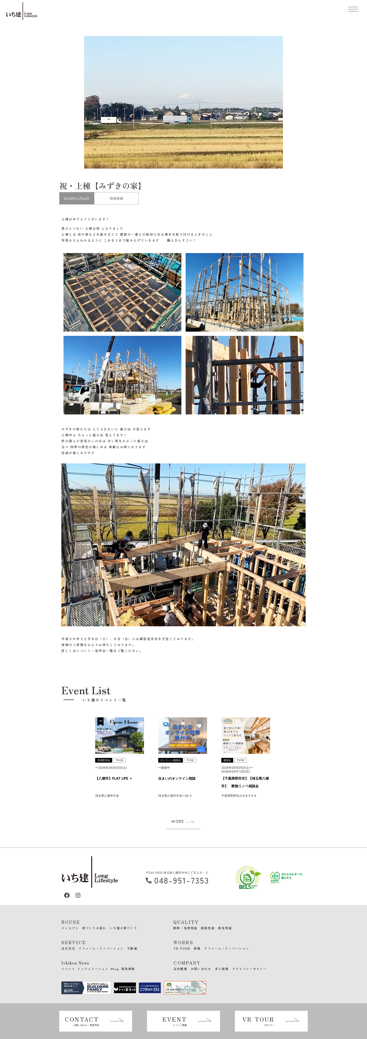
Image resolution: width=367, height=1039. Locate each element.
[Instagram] (77, 895)
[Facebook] (66, 895)
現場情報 (116, 198)
